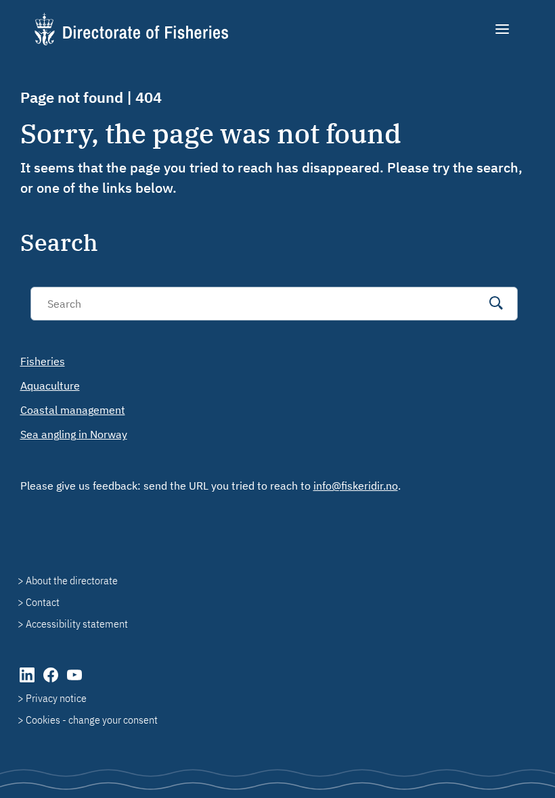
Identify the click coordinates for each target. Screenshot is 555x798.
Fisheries (42, 361)
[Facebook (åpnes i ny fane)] (52, 681)
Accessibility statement (77, 623)
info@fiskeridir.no (355, 485)
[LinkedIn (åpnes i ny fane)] (28, 681)
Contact (43, 602)
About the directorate (72, 580)
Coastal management (72, 410)
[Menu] (503, 29)
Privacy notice (56, 698)
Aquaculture (50, 385)
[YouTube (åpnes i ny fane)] (74, 681)
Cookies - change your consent (92, 719)
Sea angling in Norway (73, 434)
